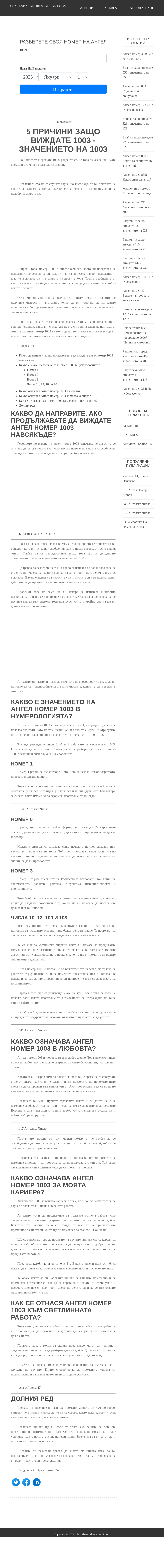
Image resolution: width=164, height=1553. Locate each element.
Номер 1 (32, 370)
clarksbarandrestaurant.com (38, 6)
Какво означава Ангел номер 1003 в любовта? (50, 391)
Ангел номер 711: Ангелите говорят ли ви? (137, 207)
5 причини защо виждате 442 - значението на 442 (135, 263)
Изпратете (63, 89)
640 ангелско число (136, 504)
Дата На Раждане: (33, 68)
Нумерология (64, 122)
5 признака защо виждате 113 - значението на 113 (135, 374)
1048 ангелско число (33, 809)
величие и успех (104, 572)
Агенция (88, 8)
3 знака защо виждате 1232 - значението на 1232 (137, 314)
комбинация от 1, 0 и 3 (50, 1263)
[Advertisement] (63, 234)
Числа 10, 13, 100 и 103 (43, 384)
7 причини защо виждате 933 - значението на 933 (135, 225)
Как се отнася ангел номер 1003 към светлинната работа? (58, 400)
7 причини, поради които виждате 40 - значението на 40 (136, 356)
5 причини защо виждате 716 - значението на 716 (135, 244)
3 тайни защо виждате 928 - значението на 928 (138, 142)
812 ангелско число (136, 513)
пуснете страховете (60, 1101)
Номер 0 (32, 374)
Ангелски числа (28, 184)
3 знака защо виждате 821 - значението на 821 (137, 123)
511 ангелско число (33, 1030)
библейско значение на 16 (37, 533)
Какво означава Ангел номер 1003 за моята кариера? (55, 396)
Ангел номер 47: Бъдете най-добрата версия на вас (136, 295)
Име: (23, 49)
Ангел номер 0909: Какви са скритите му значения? (137, 160)
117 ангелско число (33, 1128)
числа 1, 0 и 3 (58, 744)
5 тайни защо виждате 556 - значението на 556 (138, 72)
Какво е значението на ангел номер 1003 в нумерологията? (59, 365)
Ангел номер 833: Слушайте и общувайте (135, 91)
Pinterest (110, 8)
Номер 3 (32, 379)
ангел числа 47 (30, 1387)
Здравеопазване (139, 8)
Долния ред (27, 405)
